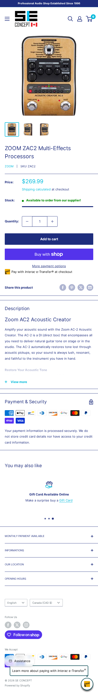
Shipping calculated (36, 189)
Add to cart (49, 239)
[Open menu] (7, 19)
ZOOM (9, 166)
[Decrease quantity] (27, 221)
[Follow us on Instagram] (26, 625)
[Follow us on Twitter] (17, 625)
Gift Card (66, 500)
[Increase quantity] (52, 221)
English (12, 602)
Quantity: (12, 221)
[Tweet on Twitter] (81, 287)
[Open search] (70, 18)
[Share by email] (90, 287)
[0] (89, 19)
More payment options (49, 266)
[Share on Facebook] (62, 287)
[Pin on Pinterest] (72, 287)
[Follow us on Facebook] (8, 625)
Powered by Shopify (17, 685)
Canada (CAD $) (42, 602)
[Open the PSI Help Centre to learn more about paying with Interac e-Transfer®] (87, 684)
